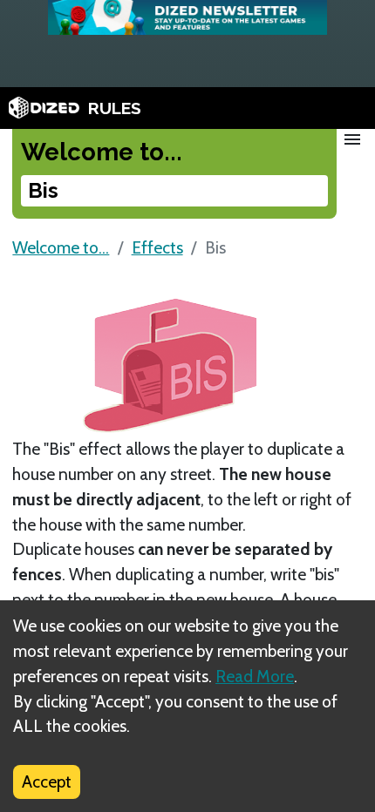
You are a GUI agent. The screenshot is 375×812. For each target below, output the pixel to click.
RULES (114, 108)
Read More (254, 676)
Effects (157, 247)
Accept (47, 781)
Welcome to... (60, 247)
